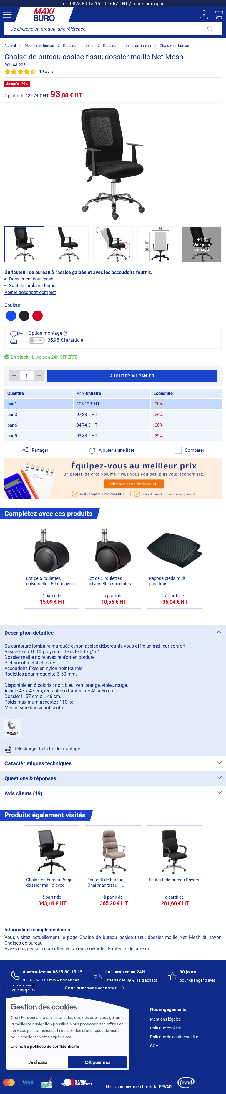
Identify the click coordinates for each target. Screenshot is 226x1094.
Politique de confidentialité (174, 1036)
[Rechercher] (210, 29)
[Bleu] (11, 316)
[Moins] (14, 375)
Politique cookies (165, 1028)
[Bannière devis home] (113, 478)
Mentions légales (165, 1019)
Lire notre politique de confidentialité (45, 1046)
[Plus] (39, 375)
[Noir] (24, 316)
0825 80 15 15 (85, 3)
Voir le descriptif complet (30, 292)
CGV (154, 1045)
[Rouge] (37, 316)
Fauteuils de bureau (128, 948)
